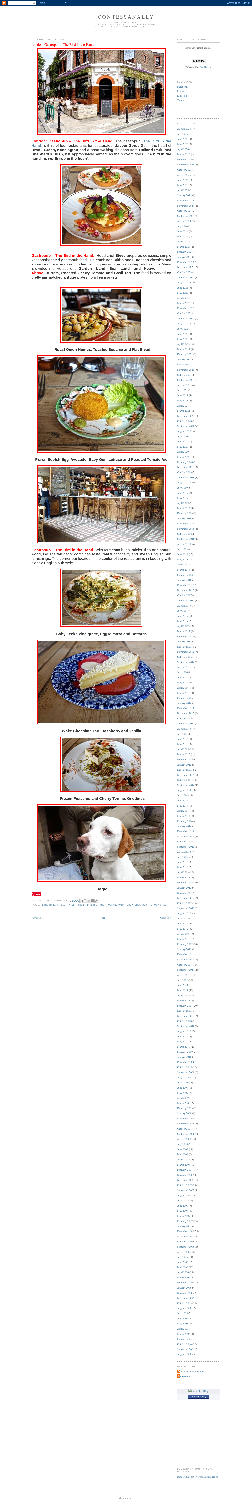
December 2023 (185, 262)
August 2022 (184, 323)
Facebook (182, 86)
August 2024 (184, 221)
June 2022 (182, 334)
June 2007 (182, 1205)
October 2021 (184, 375)
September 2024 (186, 216)
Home (102, 917)
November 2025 (185, 164)
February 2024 (185, 251)
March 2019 (183, 508)
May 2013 (182, 867)
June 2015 (182, 739)
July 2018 (182, 549)
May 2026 (182, 144)
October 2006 (184, 1241)
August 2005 (184, 1308)
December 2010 (185, 1010)
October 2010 (184, 1021)
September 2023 (186, 277)
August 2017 (184, 605)
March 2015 (183, 754)
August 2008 (184, 1139)
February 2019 (185, 513)
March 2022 (183, 349)
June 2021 (182, 395)
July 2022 (182, 328)
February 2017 (185, 636)
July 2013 (182, 857)
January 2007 (184, 1226)
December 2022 (185, 308)
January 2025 (184, 195)
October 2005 (184, 1303)
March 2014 (183, 816)
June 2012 (182, 923)
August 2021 (184, 385)
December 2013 (185, 831)
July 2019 (182, 487)
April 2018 (183, 564)
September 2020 (186, 426)
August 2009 (184, 1077)
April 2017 (183, 626)
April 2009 (183, 1098)
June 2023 (182, 287)
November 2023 (185, 267)
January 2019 (184, 518)
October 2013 (184, 841)
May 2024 (182, 236)
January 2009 (184, 1113)
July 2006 (182, 1257)
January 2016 (184, 703)
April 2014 (183, 810)
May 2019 (182, 498)
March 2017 (183, 631)
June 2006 (182, 1262)
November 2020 (185, 416)
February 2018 (185, 575)
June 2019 (182, 492)
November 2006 (185, 1236)
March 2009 (183, 1103)
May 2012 (182, 928)
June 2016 (182, 677)
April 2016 (183, 687)
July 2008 (182, 1144)
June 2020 (182, 441)
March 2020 (183, 457)
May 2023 (182, 292)
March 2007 (183, 1216)
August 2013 (184, 851)
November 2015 (185, 713)
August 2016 (184, 667)
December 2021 (185, 364)
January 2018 (184, 580)
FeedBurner (206, 67)
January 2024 (184, 257)
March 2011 (183, 1000)
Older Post (165, 917)
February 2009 (185, 1108)
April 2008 (183, 1159)
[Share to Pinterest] (96, 901)
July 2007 (182, 1200)
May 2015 (182, 744)
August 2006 (184, 1251)
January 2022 (184, 359)
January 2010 (184, 1057)
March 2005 (183, 1334)
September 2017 (186, 600)
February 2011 (185, 1005)
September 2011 (186, 969)
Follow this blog (199, 1396)
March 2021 (183, 410)
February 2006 (185, 1282)
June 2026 (182, 139)
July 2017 (182, 610)
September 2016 (186, 662)
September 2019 (186, 477)
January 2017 (184, 641)
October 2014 (184, 780)
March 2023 (183, 303)
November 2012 (185, 898)
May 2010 (182, 1041)
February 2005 (185, 1339)
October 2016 (184, 657)
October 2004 (184, 1344)
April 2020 (183, 451)
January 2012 (184, 949)
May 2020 (182, 446)
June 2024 (182, 231)
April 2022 (183, 344)
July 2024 (182, 226)
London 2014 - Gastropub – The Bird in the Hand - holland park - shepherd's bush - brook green (105, 905)
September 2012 (186, 908)
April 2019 (183, 503)
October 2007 (184, 1185)
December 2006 (185, 1231)
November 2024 (185, 205)
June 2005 (182, 1318)
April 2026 (183, 149)
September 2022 (186, 318)
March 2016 (183, 692)
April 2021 (183, 405)
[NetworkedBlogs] (198, 1391)
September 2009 (186, 1072)
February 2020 (185, 462)
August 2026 (184, 128)
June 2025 (182, 180)
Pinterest (181, 91)
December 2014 (185, 769)
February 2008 (185, 1169)
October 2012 (184, 903)
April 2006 (183, 1272)
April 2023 (183, 298)
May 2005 (182, 1323)
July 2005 (182, 1313)
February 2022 (185, 354)
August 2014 (184, 790)
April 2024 (183, 241)
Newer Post (37, 917)
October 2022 (184, 313)
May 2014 (182, 805)
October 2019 (184, 472)
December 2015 (185, 708)
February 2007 (185, 1221)
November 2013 (185, 836)
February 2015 (185, 759)
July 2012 (182, 918)
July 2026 (182, 134)
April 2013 (183, 872)
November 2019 (185, 467)
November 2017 (185, 590)
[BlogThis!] (85, 901)
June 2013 (182, 862)
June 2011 (182, 985)
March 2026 (183, 154)
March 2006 (183, 1277)
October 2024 (184, 210)
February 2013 (185, 882)
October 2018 (184, 534)
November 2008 (185, 1123)
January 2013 (184, 887)
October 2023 (184, 272)
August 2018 (184, 544)
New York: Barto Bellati (191, 1371)
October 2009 (184, 1067)
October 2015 (184, 718)
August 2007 (184, 1195)
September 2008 (186, 1134)
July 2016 (182, 672)
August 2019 (184, 482)
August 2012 (184, 913)
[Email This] (81, 901)
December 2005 (185, 1293)
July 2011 (182, 980)
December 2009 (185, 1062)
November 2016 (185, 651)
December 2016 (185, 646)
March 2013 (183, 877)
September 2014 (186, 785)
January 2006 (184, 1287)
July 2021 (182, 390)
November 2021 (185, 369)
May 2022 (182, 339)
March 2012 (183, 939)
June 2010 (182, 1036)
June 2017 (182, 616)
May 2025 (182, 185)
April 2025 (183, 190)
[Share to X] (89, 901)
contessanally (126, 16)
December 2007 (185, 1175)
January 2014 (184, 826)
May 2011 (182, 990)
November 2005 (185, 1298)
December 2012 (185, 893)
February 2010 (185, 1051)
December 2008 (185, 1118)
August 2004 (184, 1354)
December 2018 (185, 523)
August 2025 (184, 175)
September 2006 (186, 1246)
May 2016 (182, 682)
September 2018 (186, 539)
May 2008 (182, 1154)
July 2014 (182, 795)
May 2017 (182, 621)
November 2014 (185, 775)
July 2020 (182, 436)
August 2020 (184, 431)
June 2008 (182, 1149)
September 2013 (186, 846)
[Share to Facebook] (92, 901)
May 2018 (182, 559)
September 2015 (186, 723)
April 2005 (183, 1328)
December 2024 (185, 200)
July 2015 (182, 734)
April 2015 (183, 749)
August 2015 (184, 728)
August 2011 (184, 975)
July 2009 (182, 1082)
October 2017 (184, 595)
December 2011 (185, 954)
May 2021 (182, 400)
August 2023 (184, 282)
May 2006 (182, 1267)
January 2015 (184, 764)
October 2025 (184, 169)
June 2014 (182, 800)
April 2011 (183, 995)
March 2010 (183, 1046)
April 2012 (183, 934)
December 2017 (185, 585)
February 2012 (185, 944)
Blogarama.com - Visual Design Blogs (197, 1476)
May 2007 (182, 1210)
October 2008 (184, 1128)
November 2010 (185, 1016)
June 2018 (182, 554)
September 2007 (186, 1190)
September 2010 (186, 1026)
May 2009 (182, 1093)
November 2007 (185, 1180)
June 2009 (182, 1087)
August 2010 (184, 1031)
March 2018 (183, 569)
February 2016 (185, 698)
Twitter (181, 100)
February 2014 (185, 821)
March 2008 (183, 1164)
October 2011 (184, 964)
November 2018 (185, 528)
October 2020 (184, 421)
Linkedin (182, 95)
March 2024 (183, 246)
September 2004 (186, 1349)
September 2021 (186, 380)
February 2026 (185, 159)
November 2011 (185, 959)
